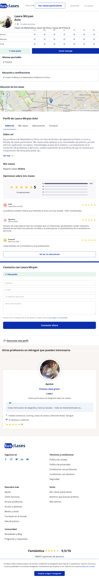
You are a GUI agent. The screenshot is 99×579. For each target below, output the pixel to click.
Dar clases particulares (50, 5)
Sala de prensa (12, 521)
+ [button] (3, 94)
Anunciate (74, 5)
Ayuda (8, 492)
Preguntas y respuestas (16, 539)
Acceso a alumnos (13, 506)
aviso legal (52, 318)
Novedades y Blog (13, 534)
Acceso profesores (14, 501)
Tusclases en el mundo (16, 516)
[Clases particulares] (9, 9)
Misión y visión (12, 511)
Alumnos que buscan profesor (64, 496)
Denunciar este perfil (17, 340)
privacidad (63, 318)
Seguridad (54, 479)
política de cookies (88, 566)
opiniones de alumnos (53, 556)
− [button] (7, 94)
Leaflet (74, 110)
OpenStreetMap (85, 110)
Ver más (6, 155)
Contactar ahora (49, 325)
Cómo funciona (12, 496)
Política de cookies (58, 459)
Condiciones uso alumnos (62, 474)
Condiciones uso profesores (63, 469)
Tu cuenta (88, 5)
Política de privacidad (60, 464)
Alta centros (55, 501)
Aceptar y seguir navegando (49, 573)
